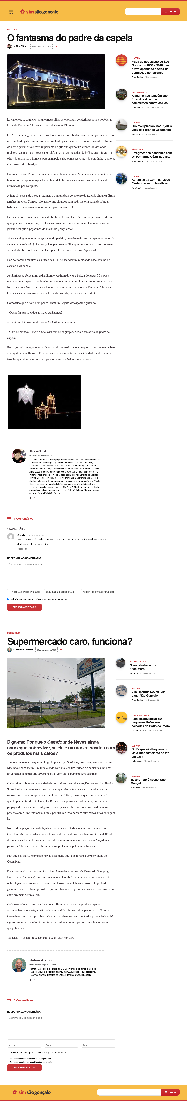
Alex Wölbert (22, 46)
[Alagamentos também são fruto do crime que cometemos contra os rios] (121, 94)
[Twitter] (35, 497)
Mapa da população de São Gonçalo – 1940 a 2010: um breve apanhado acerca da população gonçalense (150, 67)
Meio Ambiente (139, 92)
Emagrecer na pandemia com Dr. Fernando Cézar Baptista (152, 155)
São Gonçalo (138, 149)
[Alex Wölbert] (10, 46)
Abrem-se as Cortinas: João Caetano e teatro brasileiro (151, 181)
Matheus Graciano (138, 107)
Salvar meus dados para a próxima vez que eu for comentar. (39, 598)
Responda (22, 548)
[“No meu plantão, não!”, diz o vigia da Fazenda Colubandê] (121, 124)
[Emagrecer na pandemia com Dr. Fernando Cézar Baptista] (121, 151)
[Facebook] (30, 497)
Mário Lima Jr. (137, 134)
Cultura (136, 122)
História (12, 29)
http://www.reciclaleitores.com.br (40, 455)
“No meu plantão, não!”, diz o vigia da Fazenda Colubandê (152, 128)
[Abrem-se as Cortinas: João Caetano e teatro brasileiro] (121, 178)
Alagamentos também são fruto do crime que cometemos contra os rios (150, 99)
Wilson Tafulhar (137, 77)
